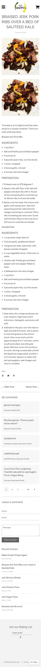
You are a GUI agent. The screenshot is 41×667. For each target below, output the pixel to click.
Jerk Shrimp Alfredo (11, 577)
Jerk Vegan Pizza (10, 597)
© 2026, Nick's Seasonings (12, 662)
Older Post (9, 387)
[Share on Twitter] (8, 375)
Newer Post (31, 387)
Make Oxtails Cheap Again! (14, 555)
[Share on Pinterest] (14, 375)
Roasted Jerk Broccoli (12, 606)
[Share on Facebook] (3, 375)
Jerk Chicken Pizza (10, 587)
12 (28, 489)
